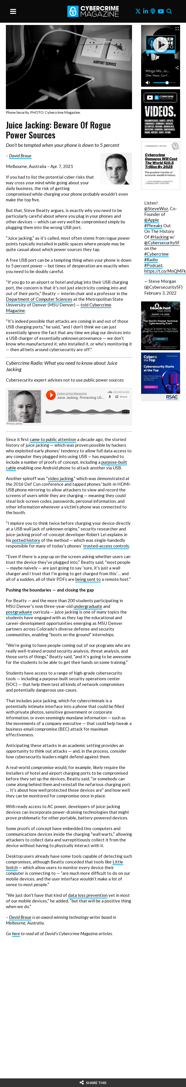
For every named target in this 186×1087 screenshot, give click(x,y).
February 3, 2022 (160, 293)
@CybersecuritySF (162, 242)
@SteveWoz (156, 208)
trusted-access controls (106, 545)
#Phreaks (153, 225)
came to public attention (53, 439)
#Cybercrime (156, 253)
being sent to (88, 579)
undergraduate (87, 606)
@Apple (151, 219)
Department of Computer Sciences (39, 299)
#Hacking (159, 236)
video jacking (60, 478)
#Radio (151, 259)
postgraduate (19, 611)
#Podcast (153, 265)
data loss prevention (88, 895)
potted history (26, 540)
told (85, 304)
